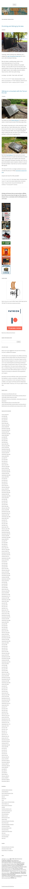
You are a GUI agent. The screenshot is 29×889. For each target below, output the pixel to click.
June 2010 (4, 750)
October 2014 (4, 660)
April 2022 (4, 504)
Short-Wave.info (5, 822)
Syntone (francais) (5, 834)
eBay (12, 862)
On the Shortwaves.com (7, 810)
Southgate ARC (19, 875)
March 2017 (4, 610)
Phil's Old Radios (5, 814)
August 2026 (4, 414)
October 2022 (4, 494)
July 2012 (3, 706)
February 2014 (5, 674)
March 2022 (4, 506)
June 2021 (4, 521)
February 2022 (5, 508)
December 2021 (5, 511)
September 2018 (5, 579)
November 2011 (5, 720)
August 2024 (4, 456)
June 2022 (4, 501)
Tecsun (3, 182)
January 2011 (4, 738)
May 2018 (4, 585)
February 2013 (5, 694)
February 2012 (5, 715)
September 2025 (5, 433)
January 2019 (4, 572)
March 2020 (4, 547)
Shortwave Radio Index (6, 828)
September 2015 (5, 641)
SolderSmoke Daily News (7, 831)
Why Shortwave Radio (6, 878)
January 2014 (4, 675)
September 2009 (5, 765)
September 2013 (5, 682)
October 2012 (4, 701)
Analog (12, 181)
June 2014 (4, 667)
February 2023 (5, 487)
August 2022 (4, 497)
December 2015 (5, 636)
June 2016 (4, 625)
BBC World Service (17, 859)
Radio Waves (5, 869)
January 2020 (4, 551)
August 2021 (4, 518)
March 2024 (4, 464)
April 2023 (4, 483)
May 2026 (4, 419)
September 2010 (5, 745)
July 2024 (3, 457)
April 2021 (4, 525)
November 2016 (5, 617)
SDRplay (24, 869)
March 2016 (4, 630)
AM (12, 179)
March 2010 (4, 755)
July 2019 (3, 561)
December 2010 (5, 739)
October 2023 (4, 473)
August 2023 (4, 476)
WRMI (12, 878)
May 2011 (4, 731)
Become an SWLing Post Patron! (8, 332)
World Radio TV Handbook (7, 850)
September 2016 (5, 620)
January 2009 (4, 777)
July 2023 (3, 478)
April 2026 (4, 421)
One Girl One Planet (6, 812)
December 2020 (5, 532)
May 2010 (4, 751)
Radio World (10, 869)
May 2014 (4, 668)
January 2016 (4, 634)
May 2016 (4, 627)
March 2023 (4, 485)
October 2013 (4, 681)
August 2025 (4, 435)
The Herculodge (5, 836)
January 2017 (4, 613)
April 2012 (4, 712)
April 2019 (4, 566)
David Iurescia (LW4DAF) (6, 861)
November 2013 (5, 679)
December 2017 (5, 594)
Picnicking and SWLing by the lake (13, 26)
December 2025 (5, 428)
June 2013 (4, 687)
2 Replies (3, 29)
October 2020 (4, 535)
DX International (5, 795)
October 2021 (4, 515)
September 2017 (5, 599)
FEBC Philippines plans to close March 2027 (11, 402)
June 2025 (4, 438)
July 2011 (3, 727)
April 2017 (4, 608)
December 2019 (5, 553)
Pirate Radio (23, 867)
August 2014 (4, 663)
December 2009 (5, 760)
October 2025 (4, 432)
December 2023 (5, 470)
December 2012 (5, 698)
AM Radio (4, 858)
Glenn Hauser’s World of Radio (8, 802)
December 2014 (5, 656)
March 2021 (4, 527)
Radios (18, 179)
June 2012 (4, 708)
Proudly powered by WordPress (8, 886)
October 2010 (4, 743)
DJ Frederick (5, 863)
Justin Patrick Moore (17, 865)
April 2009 (4, 772)
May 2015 (4, 648)
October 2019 (4, 556)
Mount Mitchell (15, 120)
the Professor (10, 155)
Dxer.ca (3, 796)
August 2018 (4, 580)
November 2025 (5, 430)
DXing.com (4, 798)
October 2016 (4, 618)
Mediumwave (5, 866)
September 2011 (5, 724)
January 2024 (4, 468)
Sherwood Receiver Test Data (8, 821)
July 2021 (3, 520)
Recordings (16, 869)
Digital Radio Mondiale (16, 861)
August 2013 (4, 684)
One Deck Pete (16, 867)
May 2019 (4, 565)
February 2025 (5, 445)
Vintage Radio (8, 876)
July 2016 (3, 623)
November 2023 (5, 471)
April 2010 (4, 753)
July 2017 (3, 603)
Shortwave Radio (18, 78)
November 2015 (5, 637)
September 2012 (5, 703)
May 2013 (4, 689)
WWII (15, 878)
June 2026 (4, 418)
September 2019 (5, 558)
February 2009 (5, 776)
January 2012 (4, 717)
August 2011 (4, 726)
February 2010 (5, 757)
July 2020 (3, 540)
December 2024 (5, 449)
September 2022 (5, 495)
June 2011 (4, 729)
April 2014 (4, 670)
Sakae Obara (4, 819)
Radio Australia (5, 868)
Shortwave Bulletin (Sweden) (8, 824)
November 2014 (5, 658)
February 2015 (5, 653)
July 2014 (3, 665)
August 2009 (4, 767)
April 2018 (4, 587)
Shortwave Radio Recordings (8, 874)
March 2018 (4, 589)
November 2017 (5, 596)
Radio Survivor (5, 815)
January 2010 (4, 758)
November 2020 (5, 534)
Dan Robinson (15, 860)
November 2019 (5, 554)
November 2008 (5, 781)
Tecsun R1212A (5, 82)
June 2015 (4, 646)
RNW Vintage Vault (6, 817)
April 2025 (4, 442)
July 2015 (3, 644)
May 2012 (4, 710)
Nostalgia (10, 866)
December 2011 (5, 719)
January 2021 (4, 530)
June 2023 (4, 480)
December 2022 (5, 490)
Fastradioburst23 (19, 863)
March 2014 (4, 672)
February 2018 (5, 591)
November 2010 (5, 741)
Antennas (7, 858)
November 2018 (5, 575)
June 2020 (4, 542)
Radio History (11, 868)
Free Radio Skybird (6, 864)
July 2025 (3, 437)
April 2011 (4, 732)
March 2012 (4, 713)
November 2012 (5, 700)
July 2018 (3, 582)
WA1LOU (3, 838)
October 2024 (4, 452)
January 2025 (4, 447)
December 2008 (5, 779)
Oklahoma (18, 80)
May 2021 (4, 523)
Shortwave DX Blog (6, 826)
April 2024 (4, 463)
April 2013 (4, 691)
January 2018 (4, 592)
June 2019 (4, 563)
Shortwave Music (6, 873)
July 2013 (3, 686)
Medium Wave (17, 181)
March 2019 (4, 568)
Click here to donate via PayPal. (13, 303)
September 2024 (5, 454)
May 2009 (4, 770)
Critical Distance (5, 791)
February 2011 (5, 736)
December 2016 (5, 615)
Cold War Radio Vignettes (7, 789)
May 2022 (4, 502)
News (13, 78)
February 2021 (5, 528)
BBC (11, 859)
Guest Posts (13, 864)
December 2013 (5, 677)
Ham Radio (20, 864)
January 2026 (4, 426)
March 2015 (4, 651)
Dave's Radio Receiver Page (7, 793)
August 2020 (4, 539)
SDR (21, 869)
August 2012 (4, 705)
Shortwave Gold (22, 871)
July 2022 (3, 499)
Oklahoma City (24, 80)
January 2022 (4, 509)
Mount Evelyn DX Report (7, 805)
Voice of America (17, 876)
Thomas (22, 82)
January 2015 (4, 655)
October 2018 (4, 577)
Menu (14, 4)
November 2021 (5, 513)
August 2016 (4, 622)
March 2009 (4, 774)
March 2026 (4, 423)
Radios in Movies (18, 868)
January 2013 (4, 696)
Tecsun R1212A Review (16, 182)
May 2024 (4, 461)
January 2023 (4, 489)
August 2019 (4, 559)
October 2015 (4, 639)
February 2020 (5, 549)
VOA (12, 876)
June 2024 (4, 459)
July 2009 (3, 769)
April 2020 (4, 546)
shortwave (23, 181)
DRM (10, 862)
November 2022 (5, 492)
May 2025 (4, 440)
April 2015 (4, 649)
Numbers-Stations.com (6, 809)
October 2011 (4, 722)
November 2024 (5, 451)
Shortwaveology (5, 829)
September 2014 (5, 662)
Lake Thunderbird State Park (14, 56)
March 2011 (4, 734)
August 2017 (4, 601)
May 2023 (4, 482)
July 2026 (3, 416)
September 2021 (5, 516)
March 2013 (4, 693)
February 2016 (5, 632)
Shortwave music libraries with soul (9, 393)
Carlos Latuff (6, 860)
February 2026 (5, 425)
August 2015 (4, 642)
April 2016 (4, 629)
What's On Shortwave (6, 80)
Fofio (3, 800)
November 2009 (5, 762)
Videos (3, 876)
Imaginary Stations (7, 865)
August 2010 (4, 746)
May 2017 (4, 606)
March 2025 (4, 444)
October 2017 (4, 598)
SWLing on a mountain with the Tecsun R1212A (14, 92)
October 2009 (4, 764)
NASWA (3, 807)
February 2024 (5, 466)
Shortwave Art (13, 871)
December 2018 (5, 573)
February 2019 (5, 570)
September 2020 (5, 537)
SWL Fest (3, 833)
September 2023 (5, 475)
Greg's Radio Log (5, 803)
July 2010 (3, 748)
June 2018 (4, 584)
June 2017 (4, 604)
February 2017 (5, 611)
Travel (23, 78)
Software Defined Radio (9, 875)
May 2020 (4, 544)
